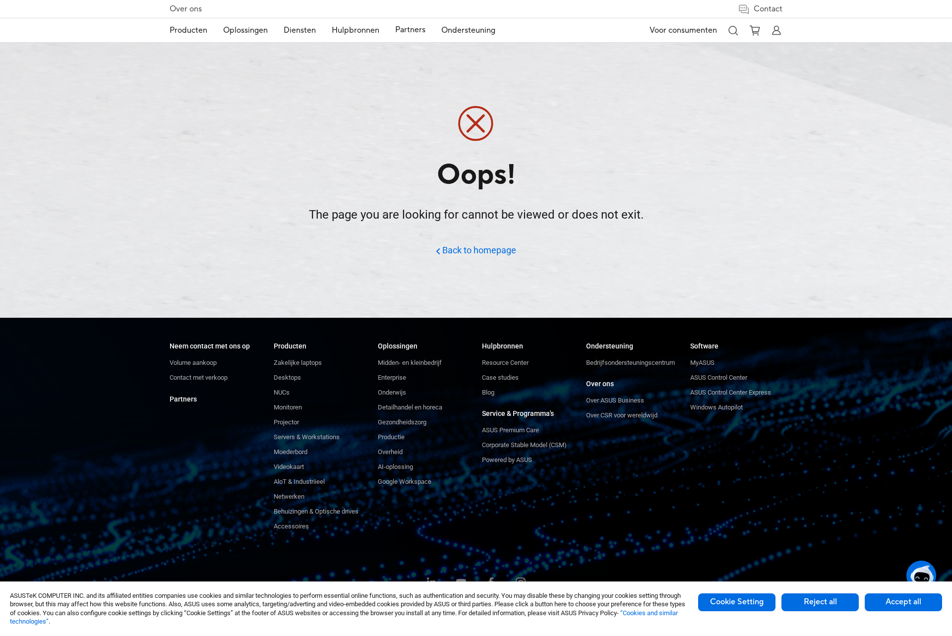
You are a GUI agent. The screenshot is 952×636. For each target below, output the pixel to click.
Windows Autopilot (716, 407)
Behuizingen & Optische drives (316, 511)
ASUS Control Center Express (730, 392)
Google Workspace (404, 481)
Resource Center (505, 362)
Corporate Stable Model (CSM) (524, 445)
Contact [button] (768, 9)
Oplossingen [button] (245, 30)
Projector (286, 422)
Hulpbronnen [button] (355, 30)
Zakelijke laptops (298, 362)
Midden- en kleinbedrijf (410, 362)
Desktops (287, 377)
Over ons (186, 9)
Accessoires (291, 526)
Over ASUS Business (615, 400)
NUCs (282, 392)
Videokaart (289, 466)
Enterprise (392, 377)
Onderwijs (392, 392)
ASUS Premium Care (510, 430)
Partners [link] (410, 30)
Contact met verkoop (199, 377)
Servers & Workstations (307, 437)
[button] (733, 30)
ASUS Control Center (718, 377)
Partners (183, 399)
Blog (488, 392)
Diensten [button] (300, 30)
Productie (391, 437)
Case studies (500, 377)
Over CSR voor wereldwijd (621, 415)
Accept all (903, 602)
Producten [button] (188, 30)
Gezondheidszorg (402, 422)
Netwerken (289, 496)
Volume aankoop (193, 362)
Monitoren (288, 407)
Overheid (390, 452)
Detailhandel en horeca (410, 407)
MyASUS (702, 362)
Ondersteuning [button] (468, 30)
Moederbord (290, 452)
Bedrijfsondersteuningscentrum (630, 362)
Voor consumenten (683, 30)
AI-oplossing (395, 466)
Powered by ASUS (507, 459)
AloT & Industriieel (299, 481)
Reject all (820, 602)
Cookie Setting (737, 602)
